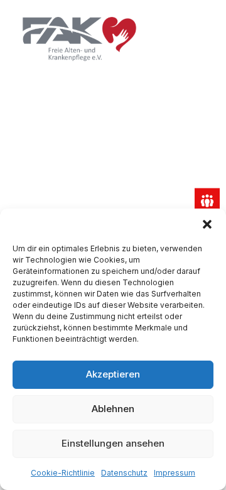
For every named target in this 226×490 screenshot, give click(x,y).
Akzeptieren (113, 374)
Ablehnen (113, 409)
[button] (207, 224)
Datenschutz (124, 472)
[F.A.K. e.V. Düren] (79, 39)
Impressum (174, 472)
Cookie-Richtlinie (63, 472)
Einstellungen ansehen (113, 443)
